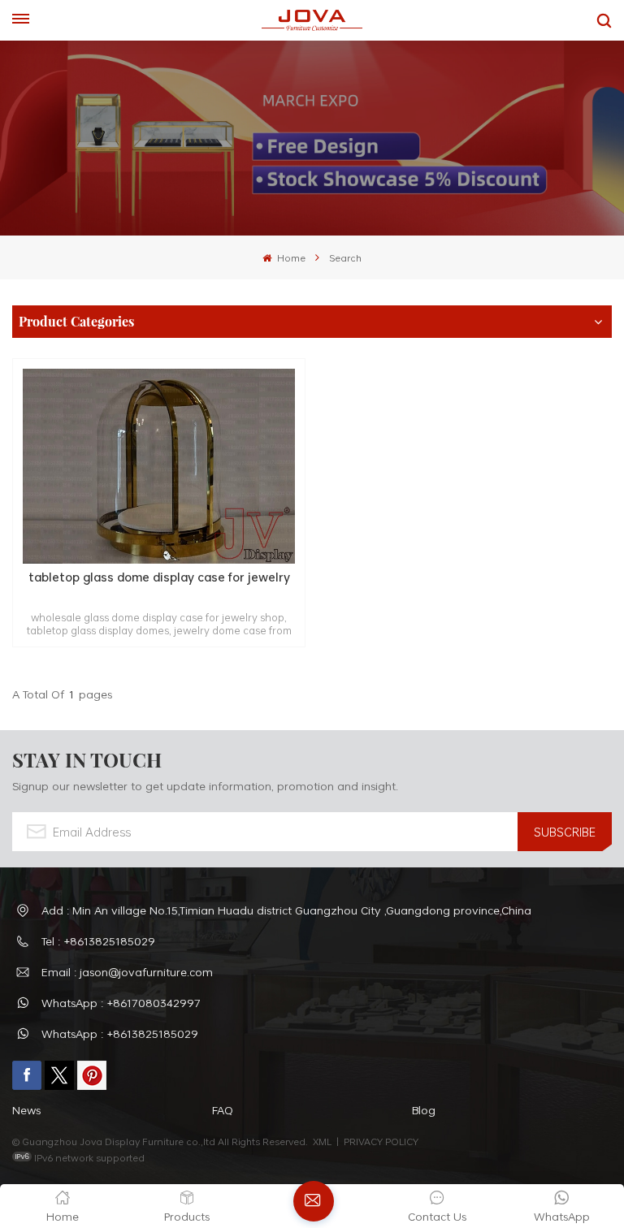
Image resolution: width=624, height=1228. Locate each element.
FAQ (222, 1109)
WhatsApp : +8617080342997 (121, 1002)
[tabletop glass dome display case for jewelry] (159, 466)
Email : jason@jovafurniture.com (127, 971)
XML (322, 1141)
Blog (424, 1109)
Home (290, 257)
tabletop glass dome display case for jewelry (159, 578)
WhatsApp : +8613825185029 (119, 1033)
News (26, 1109)
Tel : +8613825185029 (98, 940)
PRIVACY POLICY (381, 1141)
